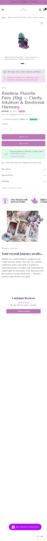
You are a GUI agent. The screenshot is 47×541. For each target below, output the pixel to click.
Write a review (23, 311)
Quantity (5, 124)
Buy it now (23, 143)
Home (3, 17)
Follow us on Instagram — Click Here (23, 1)
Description (6, 169)
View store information (17, 156)
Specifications (7, 175)
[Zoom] (41, 23)
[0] (43, 10)
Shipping (13, 114)
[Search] (40, 10)
